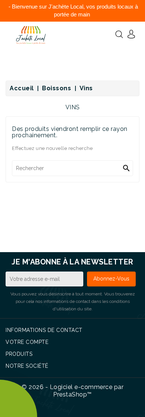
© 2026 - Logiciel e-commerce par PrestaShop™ (72, 390)
